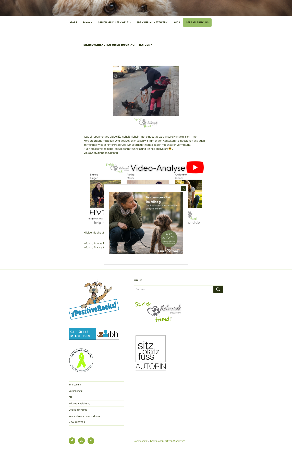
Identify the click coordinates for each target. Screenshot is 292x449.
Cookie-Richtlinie (78, 409)
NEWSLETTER (77, 422)
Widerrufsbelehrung (79, 403)
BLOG (86, 22)
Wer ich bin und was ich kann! (84, 416)
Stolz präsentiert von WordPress (167, 440)
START (73, 22)
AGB (71, 397)
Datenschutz (75, 390)
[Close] (183, 188)
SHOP (176, 22)
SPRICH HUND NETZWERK (152, 22)
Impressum (75, 384)
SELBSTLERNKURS (197, 22)
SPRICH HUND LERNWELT (113, 22)
